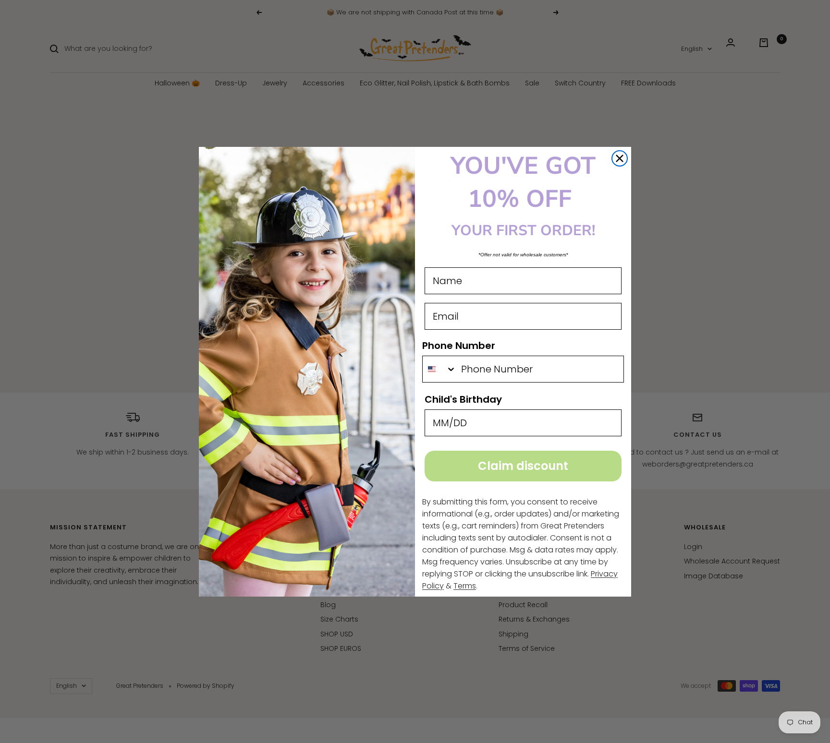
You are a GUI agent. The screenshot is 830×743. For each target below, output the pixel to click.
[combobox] (439, 369)
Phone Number (458, 345)
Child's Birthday (463, 399)
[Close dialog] (619, 158)
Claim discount (523, 466)
